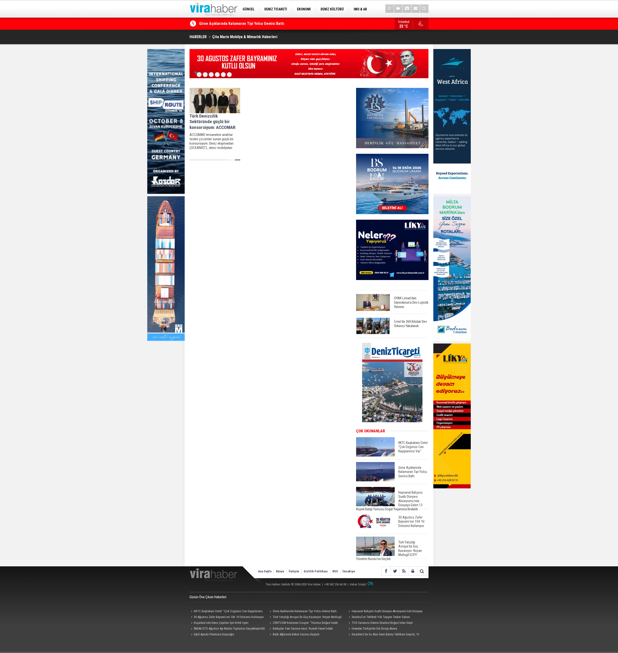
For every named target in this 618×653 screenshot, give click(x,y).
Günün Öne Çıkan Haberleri (208, 597)
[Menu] (389, 8)
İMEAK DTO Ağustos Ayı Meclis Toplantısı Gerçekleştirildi (229, 628)
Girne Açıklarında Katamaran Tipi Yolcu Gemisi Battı (241, 23)
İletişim (294, 571)
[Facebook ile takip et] (385, 571)
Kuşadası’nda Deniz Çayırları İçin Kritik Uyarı (221, 623)
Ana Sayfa (264, 571)
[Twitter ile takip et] (394, 571)
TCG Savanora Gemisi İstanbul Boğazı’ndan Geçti (382, 623)
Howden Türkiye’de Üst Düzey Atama (374, 628)
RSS (335, 571)
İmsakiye (349, 571)
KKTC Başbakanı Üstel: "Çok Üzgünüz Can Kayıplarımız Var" (226, 611)
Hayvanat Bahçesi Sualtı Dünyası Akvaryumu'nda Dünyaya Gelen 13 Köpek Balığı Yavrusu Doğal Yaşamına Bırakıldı (384, 611)
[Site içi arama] (424, 8)
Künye (280, 571)
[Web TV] (398, 8)
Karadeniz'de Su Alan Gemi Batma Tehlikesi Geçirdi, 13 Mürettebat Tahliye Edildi (383, 634)
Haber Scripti (358, 584)
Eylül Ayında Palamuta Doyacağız (214, 634)
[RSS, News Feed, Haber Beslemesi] (403, 571)
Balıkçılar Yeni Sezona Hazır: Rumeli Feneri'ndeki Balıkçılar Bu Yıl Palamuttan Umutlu (300, 629)
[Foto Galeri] (407, 8)
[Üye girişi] (412, 571)
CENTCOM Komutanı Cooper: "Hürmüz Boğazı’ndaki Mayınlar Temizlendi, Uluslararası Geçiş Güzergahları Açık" (304, 623)
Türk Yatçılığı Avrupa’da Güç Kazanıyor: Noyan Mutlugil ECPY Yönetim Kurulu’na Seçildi (305, 617)
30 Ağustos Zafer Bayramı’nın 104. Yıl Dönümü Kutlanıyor (229, 617)
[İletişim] (415, 8)
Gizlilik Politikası (316, 571)
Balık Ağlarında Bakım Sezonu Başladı (296, 634)
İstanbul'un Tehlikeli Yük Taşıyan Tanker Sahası (381, 617)
